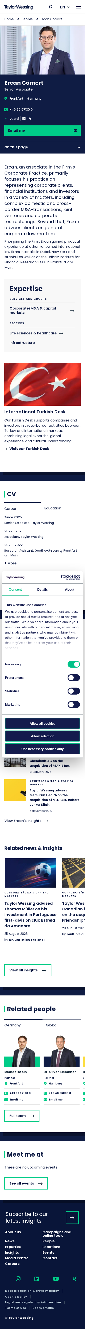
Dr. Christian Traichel (26, 940)
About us (13, 1232)
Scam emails (43, 1308)
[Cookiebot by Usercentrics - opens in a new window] (61, 577)
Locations (51, 1246)
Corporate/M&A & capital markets (33, 310)
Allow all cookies (42, 723)
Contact (50, 1258)
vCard (14, 119)
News (10, 1241)
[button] (50, 6)
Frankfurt (16, 98)
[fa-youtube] (52, 1279)
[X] (30, 118)
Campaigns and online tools (56, 1234)
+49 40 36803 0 (60, 1093)
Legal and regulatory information (33, 1302)
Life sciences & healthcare (33, 333)
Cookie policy (16, 1296)
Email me (16, 130)
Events (48, 1252)
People (27, 19)
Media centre (17, 1258)
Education (52, 508)
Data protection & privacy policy (32, 1291)
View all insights (23, 970)
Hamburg (55, 1083)
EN (62, 7)
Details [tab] (42, 589)
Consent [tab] (15, 589)
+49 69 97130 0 (21, 109)
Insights (12, 1252)
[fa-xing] (71, 1279)
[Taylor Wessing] (18, 8)
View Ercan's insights (22, 821)
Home (9, 19)
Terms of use (15, 1308)
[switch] (74, 677)
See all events (21, 1183)
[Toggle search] (50, 6)
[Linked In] (24, 118)
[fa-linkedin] (33, 1279)
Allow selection (42, 736)
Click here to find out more (42, 759)
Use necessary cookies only (42, 748)
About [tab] (70, 589)
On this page (16, 147)
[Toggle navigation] (78, 7)
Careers (12, 1263)
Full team (17, 1115)
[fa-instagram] (14, 1279)
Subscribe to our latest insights (27, 1217)
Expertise (13, 1246)
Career (10, 508)
